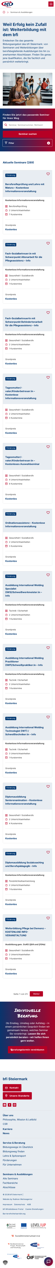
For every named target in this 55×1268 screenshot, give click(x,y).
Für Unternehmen (12, 1164)
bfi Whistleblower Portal (13, 1209)
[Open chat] (48, 1261)
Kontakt (14, 1087)
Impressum (7, 1204)
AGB (29, 1204)
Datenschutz (19, 1204)
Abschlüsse (9, 1187)
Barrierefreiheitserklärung (14, 1214)
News (6, 1133)
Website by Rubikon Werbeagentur (17, 1199)
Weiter (36, 994)
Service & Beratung (14, 1142)
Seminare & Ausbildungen (18, 1174)
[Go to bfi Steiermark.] (4, 12)
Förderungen (10, 1160)
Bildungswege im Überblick (18, 1147)
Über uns (8, 1115)
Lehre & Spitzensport (14, 1155)
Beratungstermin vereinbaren (27, 1049)
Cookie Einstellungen (34, 1209)
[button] (5, 1262)
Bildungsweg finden (13, 1151)
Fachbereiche (10, 1182)
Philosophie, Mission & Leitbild (19, 1119)
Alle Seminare (10, 1178)
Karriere (7, 1129)
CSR (5, 1123)
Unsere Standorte (19, 1095)
